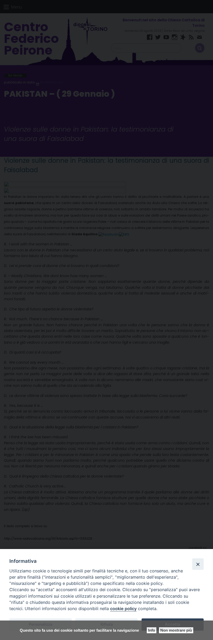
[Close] (198, 564)
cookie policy (123, 608)
